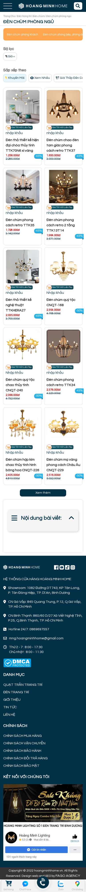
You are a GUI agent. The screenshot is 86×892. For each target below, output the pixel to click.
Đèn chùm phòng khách (22, 34)
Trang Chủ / (9, 16)
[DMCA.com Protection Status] (17, 663)
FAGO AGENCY (68, 875)
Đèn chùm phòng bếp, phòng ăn (63, 34)
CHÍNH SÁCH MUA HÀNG (22, 736)
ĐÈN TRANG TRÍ (16, 692)
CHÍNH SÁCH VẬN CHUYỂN (24, 743)
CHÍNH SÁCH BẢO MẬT (21, 765)
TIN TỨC (10, 707)
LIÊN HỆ (9, 714)
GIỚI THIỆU (12, 699)
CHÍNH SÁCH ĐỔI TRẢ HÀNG (25, 758)
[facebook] (43, 822)
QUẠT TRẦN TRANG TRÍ (22, 684)
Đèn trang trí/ (24, 16)
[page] (56, 567)
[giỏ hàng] (8, 884)
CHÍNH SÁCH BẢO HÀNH (22, 750)
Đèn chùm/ (39, 16)
